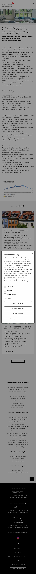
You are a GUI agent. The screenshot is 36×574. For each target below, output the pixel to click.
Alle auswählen (18, 313)
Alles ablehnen (18, 303)
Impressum (16, 319)
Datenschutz (7, 319)
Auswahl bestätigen (18, 308)
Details (9, 298)
